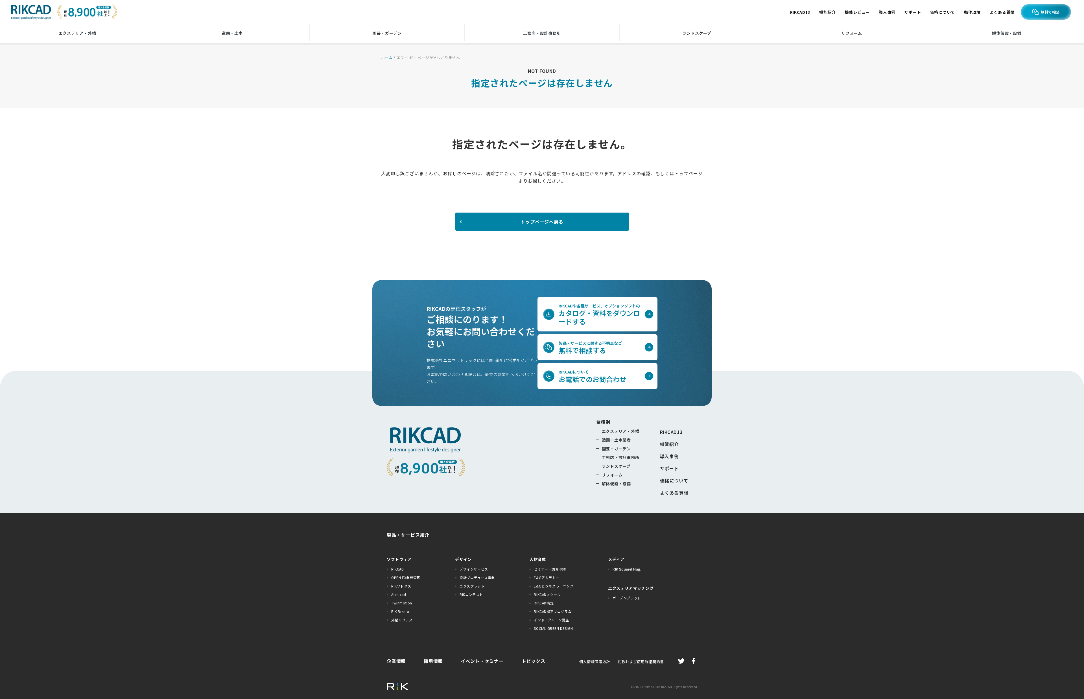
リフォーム (851, 33)
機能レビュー (857, 12)
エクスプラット (472, 586)
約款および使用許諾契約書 (637, 661)
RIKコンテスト (471, 594)
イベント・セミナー (482, 661)
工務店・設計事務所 (542, 33)
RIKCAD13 (800, 12)
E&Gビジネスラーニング (553, 586)
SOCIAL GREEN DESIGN (553, 628)
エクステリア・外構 (77, 33)
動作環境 (972, 12)
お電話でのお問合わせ (592, 376)
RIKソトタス (401, 586)
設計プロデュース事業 (477, 577)
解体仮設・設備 (1006, 33)
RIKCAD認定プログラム (552, 611)
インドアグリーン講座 (551, 619)
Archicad (398, 594)
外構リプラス (402, 619)
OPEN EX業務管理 (406, 577)
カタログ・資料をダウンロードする (599, 314)
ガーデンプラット (627, 597)
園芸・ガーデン (387, 33)
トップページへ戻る (542, 221)
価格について (942, 12)
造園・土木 (232, 33)
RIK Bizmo (400, 611)
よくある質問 (1002, 12)
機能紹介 (827, 12)
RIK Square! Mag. (627, 569)
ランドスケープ (696, 33)
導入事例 (887, 12)
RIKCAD (397, 569)
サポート (912, 12)
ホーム (387, 57)
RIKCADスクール (547, 594)
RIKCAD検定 (544, 602)
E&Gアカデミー (546, 577)
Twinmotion (401, 602)
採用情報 (433, 661)
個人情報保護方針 (594, 661)
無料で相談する (590, 347)
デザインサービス (474, 569)
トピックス (533, 661)
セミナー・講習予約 (550, 569)
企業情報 (396, 661)
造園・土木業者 (616, 440)
